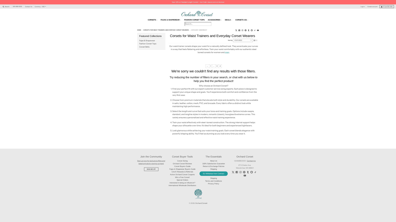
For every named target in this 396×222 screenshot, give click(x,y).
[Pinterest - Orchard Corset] (245, 30)
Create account (372, 6)
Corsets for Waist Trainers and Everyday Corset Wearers (166, 30)
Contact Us (28, 6)
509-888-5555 (17, 6)
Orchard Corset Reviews (182, 164)
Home (139, 30)
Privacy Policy (213, 184)
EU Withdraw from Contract (213, 174)
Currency (38, 6)
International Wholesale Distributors (182, 185)
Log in (363, 6)
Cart (387, 6)
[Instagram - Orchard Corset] (242, 30)
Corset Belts (144, 47)
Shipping (213, 178)
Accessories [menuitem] (214, 20)
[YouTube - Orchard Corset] (258, 30)
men (227, 52)
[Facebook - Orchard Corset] (239, 30)
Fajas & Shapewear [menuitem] (170, 20)
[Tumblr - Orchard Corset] (249, 30)
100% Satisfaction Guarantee (213, 164)
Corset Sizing (182, 161)
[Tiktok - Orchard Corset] (255, 30)
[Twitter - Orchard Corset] (236, 30)
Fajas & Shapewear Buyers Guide (182, 169)
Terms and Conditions (213, 181)
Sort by (230, 40)
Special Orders (182, 180)
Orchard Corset (201, 203)
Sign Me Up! (151, 169)
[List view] (256, 40)
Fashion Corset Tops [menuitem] (194, 20)
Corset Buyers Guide (182, 166)
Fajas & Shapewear (147, 40)
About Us (213, 161)
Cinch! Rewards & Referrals (182, 172)
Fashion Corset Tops (147, 44)
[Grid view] (254, 40)
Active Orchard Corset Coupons (182, 175)
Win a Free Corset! (182, 177)
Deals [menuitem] (228, 20)
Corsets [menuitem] (152, 20)
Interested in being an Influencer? (182, 183)
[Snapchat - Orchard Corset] (252, 30)
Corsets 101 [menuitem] (241, 20)
